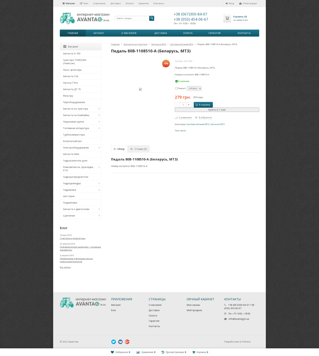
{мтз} (183, 130)
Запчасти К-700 (71, 53)
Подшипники (70, 202)
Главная (72, 33)
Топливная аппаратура (76, 128)
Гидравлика (69, 189)
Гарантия (144, 3)
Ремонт (181, 88)
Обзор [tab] (121, 148)
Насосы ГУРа (70, 82)
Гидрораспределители (75, 176)
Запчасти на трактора (135, 44)
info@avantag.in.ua (239, 318)
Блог (86, 3)
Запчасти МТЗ (158, 44)
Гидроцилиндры (72, 183)
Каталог (99, 33)
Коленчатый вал (72, 141)
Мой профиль (194, 310)
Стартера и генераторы (72, 238)
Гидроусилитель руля (75, 160)
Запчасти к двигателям (76, 209)
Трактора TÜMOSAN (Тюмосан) (74, 61)
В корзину (204, 104)
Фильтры (68, 95)
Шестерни (68, 196)
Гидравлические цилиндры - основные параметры (80, 248)
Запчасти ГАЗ (70, 76)
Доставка (115, 3)
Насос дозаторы (72, 69)
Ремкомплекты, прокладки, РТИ (78, 168)
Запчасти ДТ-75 (72, 89)
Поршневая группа (73, 121)
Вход (231, 3)
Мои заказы (193, 304)
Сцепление (69, 215)
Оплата (130, 3)
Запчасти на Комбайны (76, 115)
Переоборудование (74, 102)
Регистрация (250, 3)
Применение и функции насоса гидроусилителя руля (76, 260)
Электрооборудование (76, 147)
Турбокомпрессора (74, 134)
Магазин (70, 3)
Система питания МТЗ (181, 44)
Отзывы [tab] (140, 148)
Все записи (65, 267)
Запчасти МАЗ (71, 154)
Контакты (159, 3)
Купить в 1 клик (217, 109)
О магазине (99, 3)
